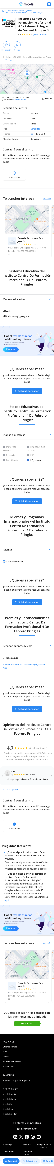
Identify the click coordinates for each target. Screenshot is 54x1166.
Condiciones (8, 1151)
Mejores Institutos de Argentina (20, 11)
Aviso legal (7, 1144)
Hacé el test (27, 1023)
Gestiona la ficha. (20, 100)
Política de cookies (27, 1152)
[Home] (3, 11)
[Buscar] (49, 4)
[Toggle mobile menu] (4, 4)
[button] (27, 299)
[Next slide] (52, 775)
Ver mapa (10, 60)
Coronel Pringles (36, 12)
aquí (6, 900)
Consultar (35, 129)
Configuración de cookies (43, 1146)
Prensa (6, 1056)
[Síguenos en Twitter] (21, 1137)
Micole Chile (8, 1104)
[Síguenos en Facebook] (27, 1137)
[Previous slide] (2, 775)
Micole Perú (8, 1109)
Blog (5, 1051)
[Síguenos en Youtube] (39, 1137)
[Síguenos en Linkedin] (15, 1137)
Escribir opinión (10, 789)
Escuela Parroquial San (30, 240)
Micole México (9, 1099)
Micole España (9, 1094)
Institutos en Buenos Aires (16, 12)
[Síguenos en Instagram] (33, 1137)
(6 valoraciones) (40, 34)
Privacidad (27, 1144)
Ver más (47, 198)
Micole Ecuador (10, 1114)
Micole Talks (8, 1066)
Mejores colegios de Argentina (16, 1080)
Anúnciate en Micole (12, 1061)
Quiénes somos (10, 1046)
